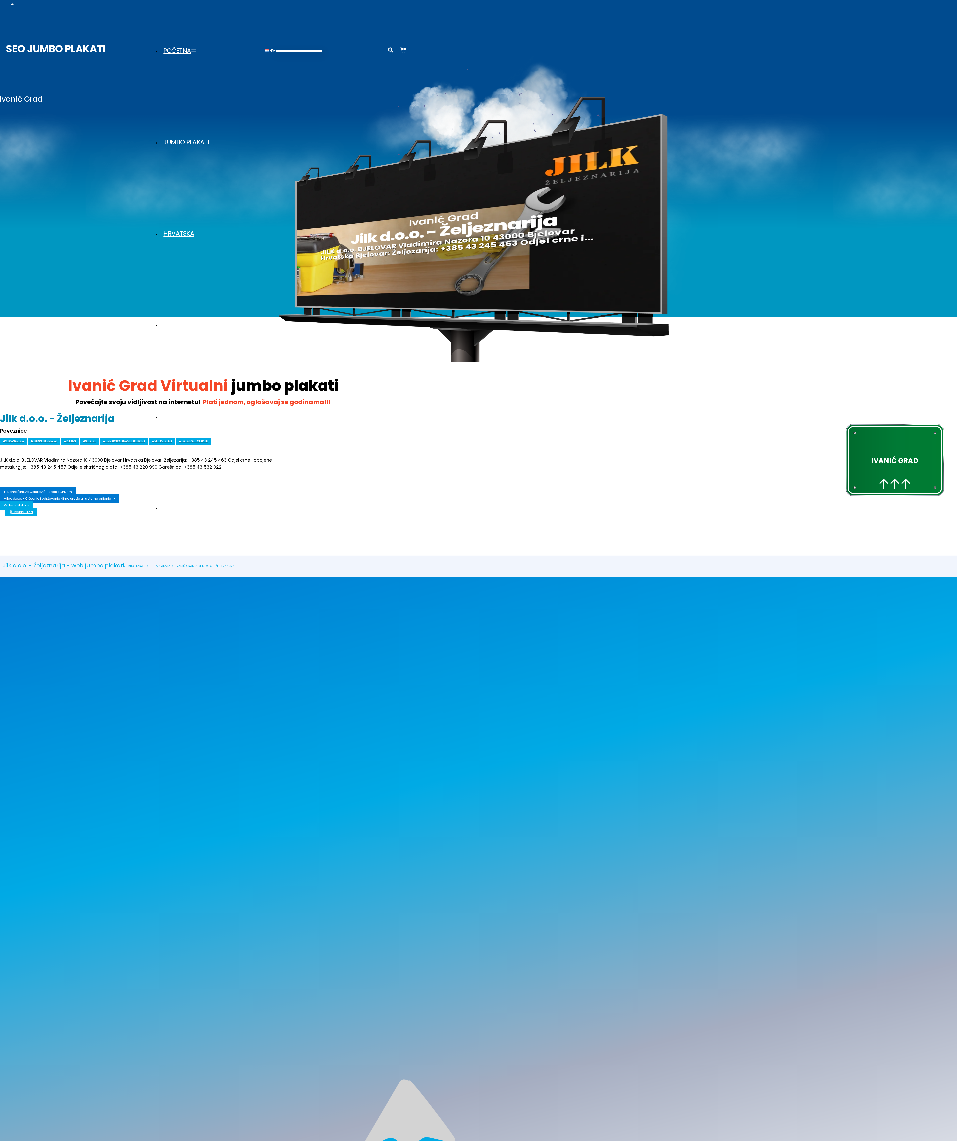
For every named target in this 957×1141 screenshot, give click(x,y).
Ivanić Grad (22, 512)
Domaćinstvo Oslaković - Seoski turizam (38, 492)
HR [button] (272, 50)
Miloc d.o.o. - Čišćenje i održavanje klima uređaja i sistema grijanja (58, 498)
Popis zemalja (185, 325)
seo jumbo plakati (56, 49)
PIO (168, 508)
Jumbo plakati (186, 142)
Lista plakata (184, 416)
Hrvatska (178, 233)
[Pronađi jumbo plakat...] (390, 51)
